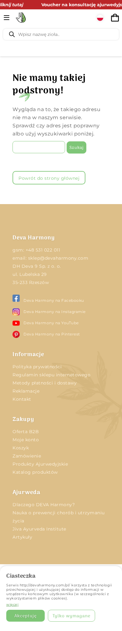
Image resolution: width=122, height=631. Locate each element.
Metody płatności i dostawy (45, 383)
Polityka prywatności (37, 366)
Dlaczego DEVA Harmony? (44, 504)
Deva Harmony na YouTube (51, 322)
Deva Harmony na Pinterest (51, 334)
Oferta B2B (26, 431)
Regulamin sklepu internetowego (51, 375)
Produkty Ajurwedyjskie (40, 464)
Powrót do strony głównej (48, 178)
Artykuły (22, 537)
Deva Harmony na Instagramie (54, 311)
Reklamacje (26, 391)
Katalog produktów (35, 472)
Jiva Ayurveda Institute (39, 529)
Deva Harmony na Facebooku (53, 300)
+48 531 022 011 (43, 250)
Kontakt (22, 399)
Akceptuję (25, 616)
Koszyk (21, 448)
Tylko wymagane (71, 616)
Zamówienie (27, 456)
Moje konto (26, 440)
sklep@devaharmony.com (58, 258)
